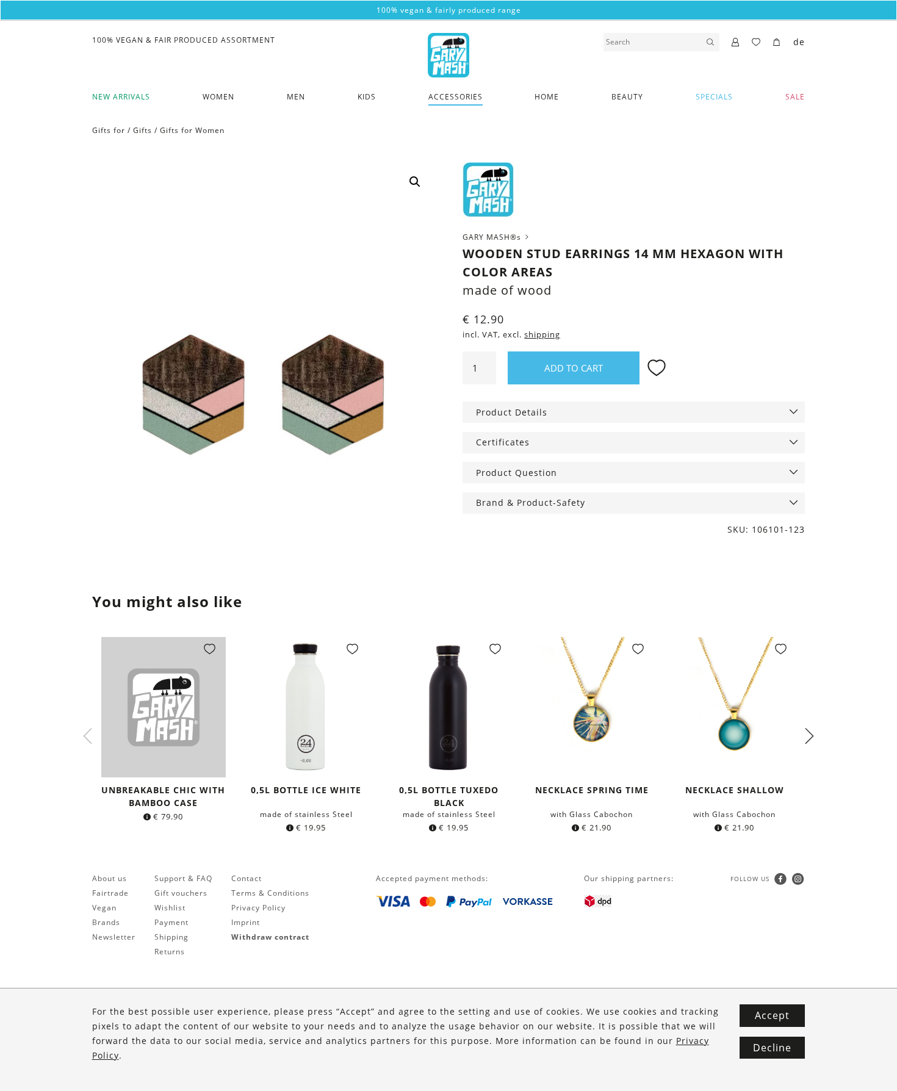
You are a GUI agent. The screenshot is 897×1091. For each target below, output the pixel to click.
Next (809, 735)
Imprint (245, 922)
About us (109, 878)
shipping (542, 334)
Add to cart (573, 368)
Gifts (142, 130)
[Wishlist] (756, 42)
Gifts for (108, 130)
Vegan (104, 907)
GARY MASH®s (493, 237)
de (799, 42)
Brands (106, 922)
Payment (171, 922)
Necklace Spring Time (592, 790)
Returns (169, 951)
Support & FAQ (183, 878)
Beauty (627, 97)
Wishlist (170, 907)
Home (547, 97)
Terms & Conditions (270, 893)
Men (296, 97)
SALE (795, 97)
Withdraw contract (270, 937)
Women (218, 97)
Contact (246, 878)
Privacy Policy (258, 907)
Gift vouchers (180, 893)
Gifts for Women (192, 130)
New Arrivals (121, 97)
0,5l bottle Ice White (306, 790)
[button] (415, 182)
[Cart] (777, 42)
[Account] (735, 42)
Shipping (171, 937)
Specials (714, 97)
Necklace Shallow (734, 790)
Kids (367, 97)
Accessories (455, 97)
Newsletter (113, 937)
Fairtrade (110, 893)
